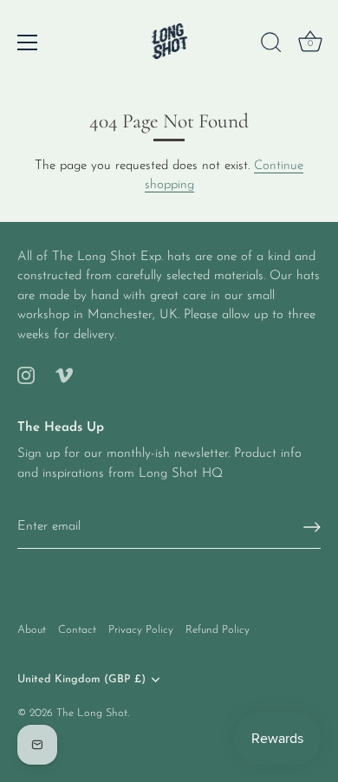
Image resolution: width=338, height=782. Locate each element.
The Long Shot (91, 713)
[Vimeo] (64, 374)
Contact (77, 629)
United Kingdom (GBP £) (81, 679)
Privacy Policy (140, 629)
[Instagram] (26, 374)
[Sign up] (312, 527)
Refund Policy (217, 629)
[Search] (271, 45)
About (31, 629)
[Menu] (28, 42)
